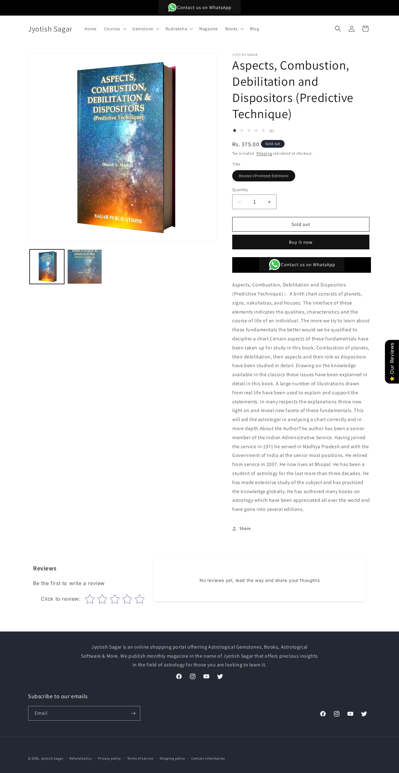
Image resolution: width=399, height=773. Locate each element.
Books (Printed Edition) (267, 177)
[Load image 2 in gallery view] (84, 266)
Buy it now (301, 242)
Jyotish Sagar (52, 758)
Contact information (208, 758)
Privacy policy (109, 758)
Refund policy (81, 758)
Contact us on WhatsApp (204, 7)
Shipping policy (172, 758)
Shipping (264, 153)
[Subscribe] (133, 713)
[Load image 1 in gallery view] (47, 266)
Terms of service (140, 758)
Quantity (240, 189)
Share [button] (245, 528)
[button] (114, 28)
